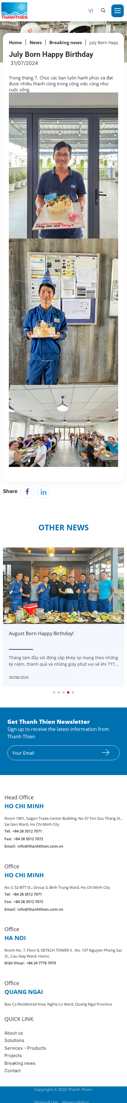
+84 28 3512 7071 (27, 831)
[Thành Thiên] (14, 10)
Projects (13, 1055)
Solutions (14, 1040)
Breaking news (19, 1063)
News (36, 42)
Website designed (50, 1095)
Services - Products (25, 1048)
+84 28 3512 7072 (28, 838)
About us (13, 1033)
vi (90, 11)
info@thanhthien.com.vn (40, 846)
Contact (12, 1070)
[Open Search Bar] (103, 11)
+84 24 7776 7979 (41, 963)
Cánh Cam (84, 1095)
